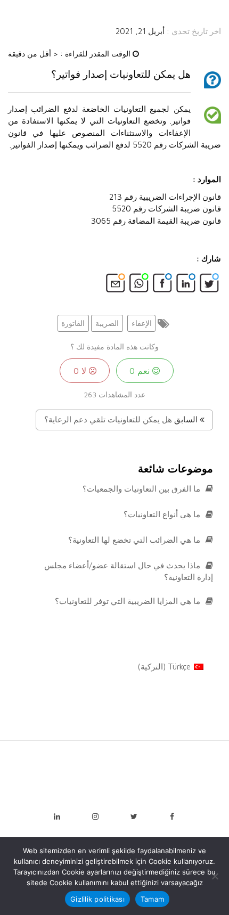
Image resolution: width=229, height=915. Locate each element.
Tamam (152, 899)
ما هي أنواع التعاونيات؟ (163, 514)
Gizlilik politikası (97, 899)
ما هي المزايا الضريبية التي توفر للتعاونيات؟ (128, 601)
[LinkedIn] (186, 286)
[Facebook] (162, 286)
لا (81, 370)
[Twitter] (209, 286)
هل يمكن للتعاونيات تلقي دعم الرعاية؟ (108, 419)
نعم (140, 370)
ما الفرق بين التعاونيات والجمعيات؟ (142, 488)
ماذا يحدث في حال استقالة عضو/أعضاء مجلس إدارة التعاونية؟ (128, 571)
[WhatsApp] (139, 286)
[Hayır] (215, 876)
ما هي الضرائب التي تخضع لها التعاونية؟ (135, 539)
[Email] (115, 286)
